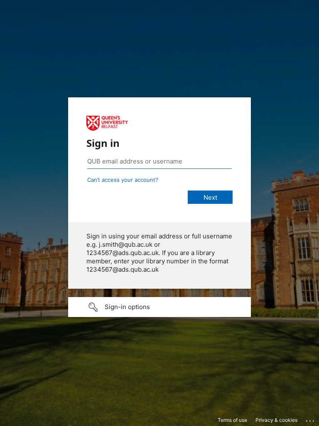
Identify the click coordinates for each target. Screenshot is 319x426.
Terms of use (232, 420)
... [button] (311, 419)
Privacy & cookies (276, 420)
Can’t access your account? (122, 179)
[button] (159, 307)
